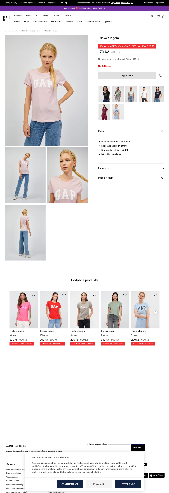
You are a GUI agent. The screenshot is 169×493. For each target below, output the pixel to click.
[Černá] (104, 94)
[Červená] (104, 111)
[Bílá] (145, 94)
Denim (17, 21)
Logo (26, 21)
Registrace (115, 3)
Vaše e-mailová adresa (98, 444)
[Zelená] (118, 94)
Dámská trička (50, 31)
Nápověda (52, 3)
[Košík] (163, 16)
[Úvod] (6, 31)
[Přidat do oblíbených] (33, 295)
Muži (37, 16)
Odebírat (137, 447)
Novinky (18, 16)
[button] (161, 75)
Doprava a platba (27, 3)
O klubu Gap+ (127, 3)
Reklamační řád (12, 481)
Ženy (28, 16)
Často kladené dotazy (15, 469)
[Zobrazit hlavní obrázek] (46, 90)
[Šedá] (131, 94)
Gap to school (40, 21)
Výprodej (108, 21)
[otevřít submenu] (23, 15)
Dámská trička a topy (30, 31)
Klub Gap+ (64, 3)
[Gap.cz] (6, 18)
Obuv (80, 21)
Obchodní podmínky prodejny (18, 488)
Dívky (45, 16)
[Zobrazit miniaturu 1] (25, 175)
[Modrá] (118, 111)
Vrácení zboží (12, 477)
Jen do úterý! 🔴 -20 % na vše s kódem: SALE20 (84, 8)
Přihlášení (148, 3)
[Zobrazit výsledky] (152, 16)
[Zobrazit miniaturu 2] (67, 175)
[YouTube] (144, 464)
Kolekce (69, 21)
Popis (101, 131)
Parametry (103, 168)
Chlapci (56, 16)
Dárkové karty (93, 21)
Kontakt (41, 3)
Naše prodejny (11, 3)
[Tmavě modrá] (158, 94)
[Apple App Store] (157, 475)
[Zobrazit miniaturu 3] (25, 233)
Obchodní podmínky (14, 484)
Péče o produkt (105, 178)
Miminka (67, 16)
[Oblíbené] (158, 16)
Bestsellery (56, 21)
